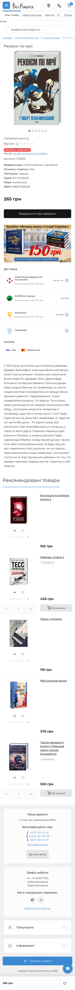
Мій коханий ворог (53, 680)
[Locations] (48, 5)
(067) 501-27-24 (39, 832)
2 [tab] (32, 131)
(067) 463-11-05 (39, 839)
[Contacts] (59, 5)
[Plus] (31, 609)
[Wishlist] (22, 530)
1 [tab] (29, 131)
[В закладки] (65, 983)
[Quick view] (14, 530)
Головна (7, 37)
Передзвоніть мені (37, 844)
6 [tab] (46, 131)
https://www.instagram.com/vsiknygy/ (41, 900)
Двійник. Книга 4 (52, 557)
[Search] (7, 29)
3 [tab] (36, 131)
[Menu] (6, 5)
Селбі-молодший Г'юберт (30, 153)
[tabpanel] (37, 88)
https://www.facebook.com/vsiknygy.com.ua (32, 900)
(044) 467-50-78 (39, 836)
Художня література (26, 37)
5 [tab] (42, 131)
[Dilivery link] (66, 280)
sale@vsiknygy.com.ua (38, 908)
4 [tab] (39, 131)
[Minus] (6, 609)
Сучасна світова (51, 37)
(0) (17, 143)
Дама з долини (51, 619)
